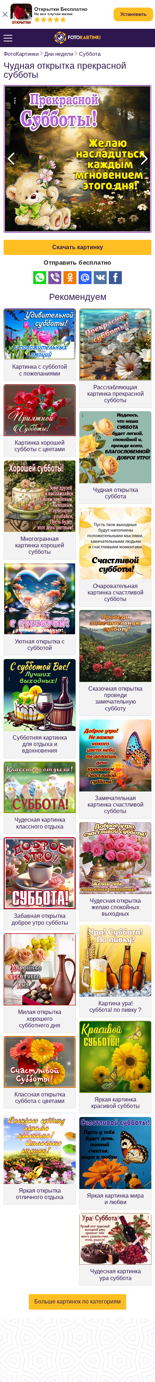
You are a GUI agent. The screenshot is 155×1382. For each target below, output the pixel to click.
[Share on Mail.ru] (85, 277)
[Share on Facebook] (115, 277)
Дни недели (58, 54)
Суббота (90, 54)
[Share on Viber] (54, 277)
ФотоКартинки (21, 54)
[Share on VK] (100, 277)
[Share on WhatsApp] (39, 277)
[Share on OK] (69, 277)
